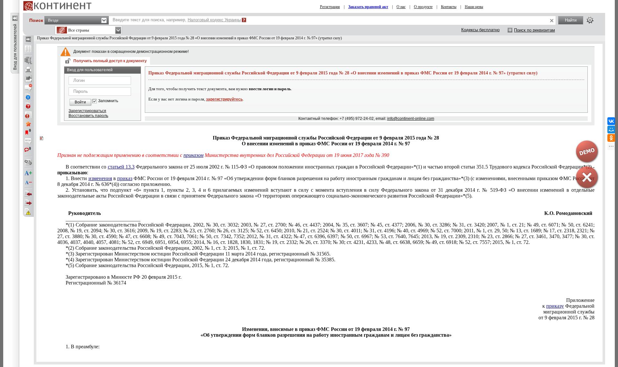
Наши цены (474, 7)
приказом (193, 155)
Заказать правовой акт (368, 7)
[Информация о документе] (28, 97)
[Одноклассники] (611, 138)
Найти (570, 20)
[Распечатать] (28, 69)
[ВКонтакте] (611, 121)
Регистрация (330, 7)
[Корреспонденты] (28, 194)
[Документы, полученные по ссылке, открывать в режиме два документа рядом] (28, 49)
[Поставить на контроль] (28, 115)
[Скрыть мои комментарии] (28, 142)
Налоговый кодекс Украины (214, 19)
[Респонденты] (28, 203)
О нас (401, 7)
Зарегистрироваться (87, 111)
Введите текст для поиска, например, (177, 19)
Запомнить (108, 101)
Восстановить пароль (88, 115)
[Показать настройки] (590, 20)
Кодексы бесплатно (480, 29)
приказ (124, 178)
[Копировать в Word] (28, 78)
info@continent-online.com (410, 118)
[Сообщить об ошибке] (28, 212)
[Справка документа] (28, 106)
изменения (100, 178)
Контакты (448, 7)
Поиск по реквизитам (534, 30)
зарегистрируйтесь (224, 99)
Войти (80, 102)
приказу (555, 306)
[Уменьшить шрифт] (28, 182)
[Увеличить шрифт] (28, 173)
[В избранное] (28, 124)
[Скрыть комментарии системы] (28, 88)
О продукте (423, 7)
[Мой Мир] (611, 129)
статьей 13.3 (121, 166)
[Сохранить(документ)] (28, 60)
